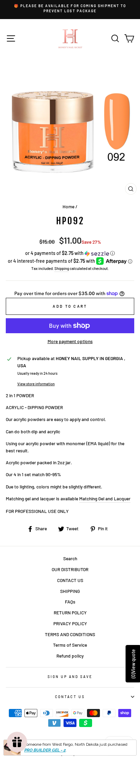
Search (70, 558)
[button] (70, 253)
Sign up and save (70, 677)
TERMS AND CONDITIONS (70, 634)
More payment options (70, 341)
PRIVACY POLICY (70, 623)
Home (68, 206)
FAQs (70, 601)
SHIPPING (70, 591)
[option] (70, 8)
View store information (36, 384)
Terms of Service (70, 645)
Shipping (61, 268)
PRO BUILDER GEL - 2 (45, 750)
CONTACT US (70, 580)
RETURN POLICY (70, 612)
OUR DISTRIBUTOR (70, 569)
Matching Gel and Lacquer (104, 498)
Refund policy (70, 656)
